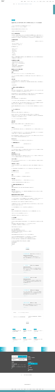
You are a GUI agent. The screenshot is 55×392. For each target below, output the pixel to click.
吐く (25, 312)
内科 (13, 312)
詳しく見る (32, 363)
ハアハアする (21, 312)
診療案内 (25, 1)
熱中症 (26, 312)
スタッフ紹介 (28, 1)
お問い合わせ (44, 1)
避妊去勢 (40, 1)
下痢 (22, 312)
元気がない (24, 312)
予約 (22, 356)
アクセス (37, 1)
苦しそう (28, 312)
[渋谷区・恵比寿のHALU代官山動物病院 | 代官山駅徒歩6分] (2, 1)
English (53, 1)
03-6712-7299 (21, 359)
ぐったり (19, 312)
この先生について (25, 259)
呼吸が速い (15, 312)
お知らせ (32, 1)
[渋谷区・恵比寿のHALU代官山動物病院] (27, 379)
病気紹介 (34, 1)
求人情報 (47, 1)
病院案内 (22, 1)
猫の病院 (50, 1)
